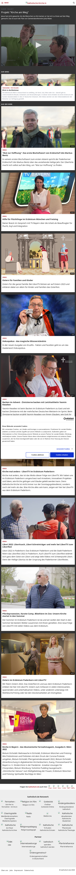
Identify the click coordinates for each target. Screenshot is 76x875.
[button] (38, 45)
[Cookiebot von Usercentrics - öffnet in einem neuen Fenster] (65, 419)
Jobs (11, 870)
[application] (38, 45)
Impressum (18, 870)
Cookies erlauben (62, 455)
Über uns (4, 870)
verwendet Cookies (63, 449)
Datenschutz (29, 870)
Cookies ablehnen (37, 455)
